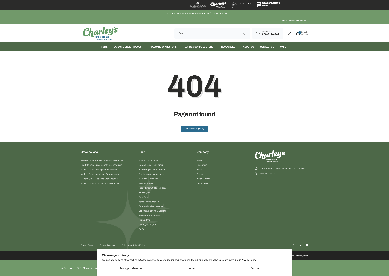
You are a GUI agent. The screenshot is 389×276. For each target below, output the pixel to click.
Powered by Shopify (301, 256)
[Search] (245, 33)
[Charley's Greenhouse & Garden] (270, 161)
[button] (302, 33)
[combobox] (212, 33)
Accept (193, 268)
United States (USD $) (292, 20)
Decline (254, 268)
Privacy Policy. (248, 260)
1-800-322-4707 (267, 173)
